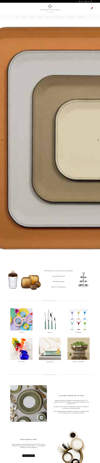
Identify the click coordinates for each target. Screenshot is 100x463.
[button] (2, 140)
